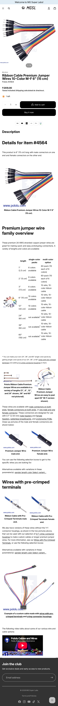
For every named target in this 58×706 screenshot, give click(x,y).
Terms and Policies (29, 696)
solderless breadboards (20, 419)
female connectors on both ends (22, 410)
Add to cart (40, 105)
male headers (26, 416)
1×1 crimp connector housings (29, 363)
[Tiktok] (33, 701)
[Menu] (3, 8)
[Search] (9, 8)
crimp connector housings (39, 616)
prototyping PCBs (44, 419)
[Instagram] (24, 701)
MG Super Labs (32, 690)
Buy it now (29, 112)
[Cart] (55, 8)
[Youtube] (29, 701)
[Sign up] (52, 677)
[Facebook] (19, 701)
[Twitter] (38, 701)
